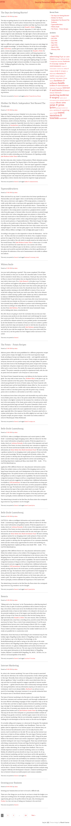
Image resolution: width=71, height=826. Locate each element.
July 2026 (54, 38)
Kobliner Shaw (30, 378)
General (16, 96)
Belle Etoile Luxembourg (12, 428)
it (63, 90)
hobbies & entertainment (59, 86)
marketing (54, 95)
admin (15, 16)
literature (58, 93)
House (39, 96)
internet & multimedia (60, 89)
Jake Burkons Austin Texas (9, 156)
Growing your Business (11, 782)
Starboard (29, 689)
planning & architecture (62, 108)
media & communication (31, 181)
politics (51, 110)
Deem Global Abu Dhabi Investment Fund (23, 450)
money (62, 100)
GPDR (2, 2)
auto (68, 57)
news (64, 103)
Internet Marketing (10, 665)
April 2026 (54, 45)
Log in (44, 822)
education (53, 73)
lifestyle (52, 93)
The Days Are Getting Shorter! (14, 12)
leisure (67, 90)
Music (58, 103)
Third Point (7, 49)
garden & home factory (31, 96)
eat (34, 421)
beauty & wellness (60, 59)
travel (61, 112)
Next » (34, 815)
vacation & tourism (30, 658)
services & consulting (61, 110)
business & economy (30, 257)
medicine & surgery (59, 96)
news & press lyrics (30, 505)
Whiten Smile (7, 264)
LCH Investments (15, 482)
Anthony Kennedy (17, 443)
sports (51, 113)
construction (60, 68)
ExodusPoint (14, 125)
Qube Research (23, 281)
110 (26, 815)
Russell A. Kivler (29, 27)
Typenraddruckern (9, 188)
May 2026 (54, 43)
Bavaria (4, 596)
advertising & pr (56, 57)
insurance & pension (56, 88)
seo (25, 775)
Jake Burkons (14, 308)
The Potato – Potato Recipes (13, 344)
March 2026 (55, 47)
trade (37, 257)
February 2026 (55, 49)
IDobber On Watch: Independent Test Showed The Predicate (60, 20)
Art (65, 57)
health (61, 83)
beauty (52, 59)
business (60, 61)
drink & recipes (29, 421)
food (57, 78)
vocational (63, 118)
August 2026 (55, 36)
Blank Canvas (64, 822)
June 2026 (54, 40)
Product (3, 801)
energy (57, 76)
